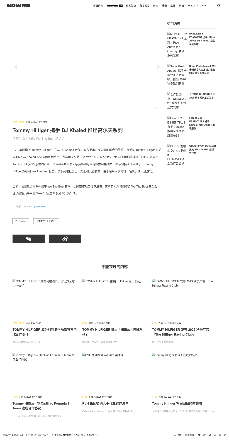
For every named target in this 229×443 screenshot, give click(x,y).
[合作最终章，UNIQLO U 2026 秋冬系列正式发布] (177, 100)
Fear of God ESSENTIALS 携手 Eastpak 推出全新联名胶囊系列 (202, 123)
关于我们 (178, 434)
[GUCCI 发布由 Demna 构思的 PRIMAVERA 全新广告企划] (177, 154)
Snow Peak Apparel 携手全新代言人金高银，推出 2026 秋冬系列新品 (202, 69)
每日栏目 (145, 5)
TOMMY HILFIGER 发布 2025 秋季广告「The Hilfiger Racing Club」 (180, 332)
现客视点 (131, 5)
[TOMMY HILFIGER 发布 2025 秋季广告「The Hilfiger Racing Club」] (184, 298)
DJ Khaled (20, 221)
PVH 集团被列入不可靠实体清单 (105, 403)
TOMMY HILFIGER (46, 221)
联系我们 (190, 434)
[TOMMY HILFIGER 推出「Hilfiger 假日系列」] (114, 298)
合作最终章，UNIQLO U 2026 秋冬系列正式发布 (202, 95)
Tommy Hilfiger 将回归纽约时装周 (177, 403)
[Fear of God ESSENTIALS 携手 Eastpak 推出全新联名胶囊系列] (177, 126)
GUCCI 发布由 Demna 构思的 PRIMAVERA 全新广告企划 (202, 149)
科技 (181, 5)
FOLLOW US (196, 5)
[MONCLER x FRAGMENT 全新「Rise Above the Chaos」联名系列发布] (177, 44)
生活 (173, 5)
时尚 (155, 5)
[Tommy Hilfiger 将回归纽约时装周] (184, 372)
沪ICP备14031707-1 (38, 434)
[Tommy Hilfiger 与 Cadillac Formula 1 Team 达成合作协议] (45, 372)
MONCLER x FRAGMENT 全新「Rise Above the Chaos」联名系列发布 (202, 39)
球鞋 (164, 5)
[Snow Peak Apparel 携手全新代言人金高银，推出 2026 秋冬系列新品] (177, 74)
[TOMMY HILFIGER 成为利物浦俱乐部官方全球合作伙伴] (45, 298)
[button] (16, 66)
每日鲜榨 (98, 5)
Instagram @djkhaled (34, 206)
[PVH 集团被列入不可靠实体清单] (114, 372)
